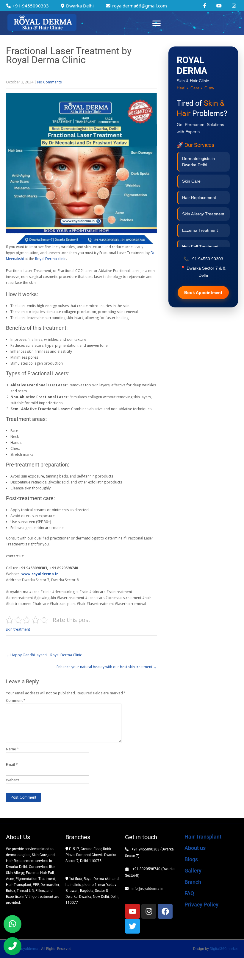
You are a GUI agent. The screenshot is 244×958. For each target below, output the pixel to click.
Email (12, 764)
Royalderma (29, 949)
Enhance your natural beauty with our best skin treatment (107, 666)
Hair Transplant (202, 836)
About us (195, 848)
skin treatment (18, 629)
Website (13, 780)
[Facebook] (165, 911)
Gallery (192, 870)
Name (12, 749)
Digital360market (224, 949)
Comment (16, 700)
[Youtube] (132, 911)
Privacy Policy (201, 904)
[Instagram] (148, 911)
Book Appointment (203, 292)
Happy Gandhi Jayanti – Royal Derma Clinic (44, 654)
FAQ (189, 893)
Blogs (191, 859)
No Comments (49, 82)
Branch (192, 882)
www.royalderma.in (40, 573)
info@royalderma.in (147, 889)
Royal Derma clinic (50, 258)
